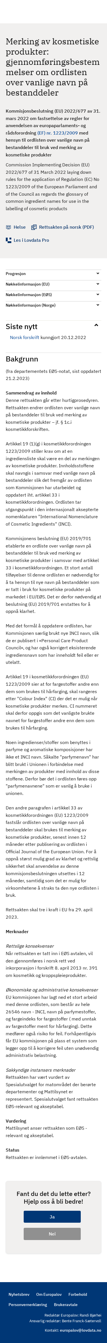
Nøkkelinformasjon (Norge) (31, 305)
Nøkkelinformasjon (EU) (28, 284)
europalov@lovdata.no (80, 1330)
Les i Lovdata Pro (31, 240)
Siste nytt (21, 326)
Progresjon (16, 273)
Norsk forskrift (24, 337)
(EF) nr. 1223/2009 (57, 133)
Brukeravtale (66, 1304)
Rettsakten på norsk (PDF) (66, 227)
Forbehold (77, 1294)
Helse (20, 227)
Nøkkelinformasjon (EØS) (29, 294)
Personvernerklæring (28, 1304)
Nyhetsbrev (19, 1294)
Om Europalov (49, 1294)
